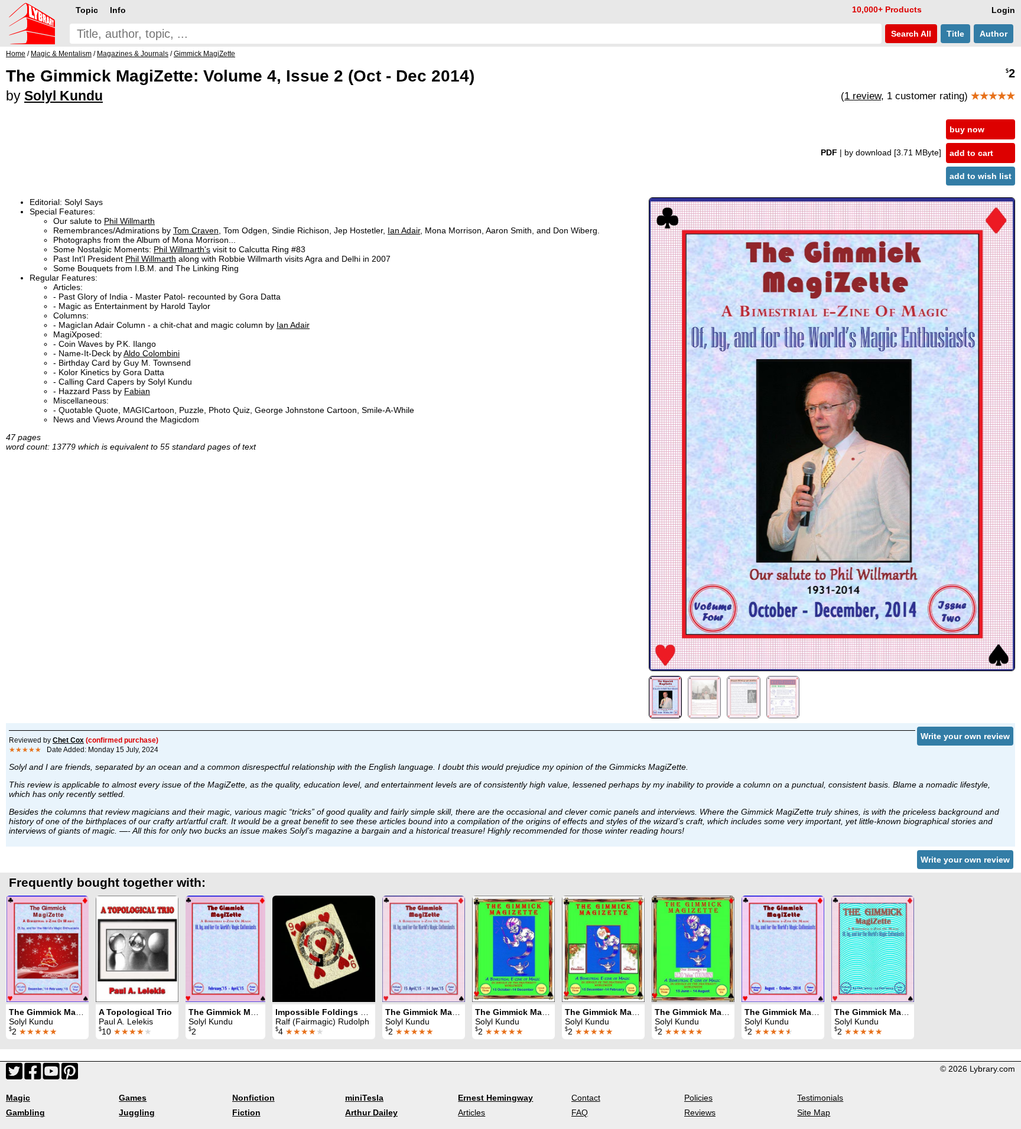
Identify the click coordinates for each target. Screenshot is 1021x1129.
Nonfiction (253, 1097)
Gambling (25, 1112)
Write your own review (965, 736)
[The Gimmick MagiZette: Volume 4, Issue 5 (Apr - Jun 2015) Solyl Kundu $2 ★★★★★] (423, 949)
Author (993, 33)
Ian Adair (404, 230)
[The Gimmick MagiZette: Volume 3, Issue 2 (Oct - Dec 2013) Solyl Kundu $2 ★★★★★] (513, 949)
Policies (698, 1097)
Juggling (137, 1112)
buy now (967, 129)
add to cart (971, 153)
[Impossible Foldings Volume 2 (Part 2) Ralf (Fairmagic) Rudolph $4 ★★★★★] (323, 949)
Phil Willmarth (129, 221)
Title (955, 33)
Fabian (137, 391)
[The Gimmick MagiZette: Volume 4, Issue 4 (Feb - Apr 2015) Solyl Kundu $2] (225, 949)
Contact (585, 1097)
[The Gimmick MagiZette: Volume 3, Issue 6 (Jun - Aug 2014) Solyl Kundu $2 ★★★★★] (693, 949)
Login (1003, 10)
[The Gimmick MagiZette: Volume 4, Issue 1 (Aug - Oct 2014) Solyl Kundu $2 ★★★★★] (783, 949)
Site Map (813, 1112)
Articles (471, 1112)
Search (910, 33)
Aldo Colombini (151, 353)
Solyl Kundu (63, 95)
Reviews (700, 1112)
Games (133, 1097)
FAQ (579, 1112)
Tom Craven (196, 230)
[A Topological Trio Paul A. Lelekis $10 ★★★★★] (137, 949)
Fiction (246, 1112)
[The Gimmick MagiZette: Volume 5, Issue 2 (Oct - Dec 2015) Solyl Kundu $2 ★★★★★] (872, 949)
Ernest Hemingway (495, 1097)
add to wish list (981, 176)
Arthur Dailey (371, 1112)
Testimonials (820, 1097)
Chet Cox (68, 740)
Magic (18, 1097)
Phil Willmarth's (182, 249)
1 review (862, 96)
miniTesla (364, 1097)
